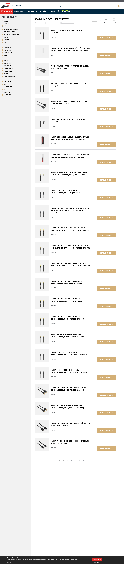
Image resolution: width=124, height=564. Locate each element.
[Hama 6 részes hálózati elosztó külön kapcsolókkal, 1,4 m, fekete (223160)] (42, 140)
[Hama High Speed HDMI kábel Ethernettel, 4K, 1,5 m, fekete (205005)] (42, 373)
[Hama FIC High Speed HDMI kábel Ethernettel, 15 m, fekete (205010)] (42, 284)
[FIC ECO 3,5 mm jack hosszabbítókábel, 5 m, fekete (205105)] (42, 69)
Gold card (30, 11)
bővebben (9, 562)
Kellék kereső (19, 11)
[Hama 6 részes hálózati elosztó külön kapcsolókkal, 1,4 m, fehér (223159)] (42, 158)
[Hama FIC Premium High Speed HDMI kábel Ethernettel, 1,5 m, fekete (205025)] (42, 231)
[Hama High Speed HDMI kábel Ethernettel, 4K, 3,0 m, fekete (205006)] (42, 355)
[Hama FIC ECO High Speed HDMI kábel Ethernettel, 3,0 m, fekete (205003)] (42, 391)
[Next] (91, 460)
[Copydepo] (5, 6)
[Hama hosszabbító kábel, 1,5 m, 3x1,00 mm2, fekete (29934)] (42, 105)
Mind (6, 26)
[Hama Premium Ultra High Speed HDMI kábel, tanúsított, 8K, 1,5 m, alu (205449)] (42, 176)
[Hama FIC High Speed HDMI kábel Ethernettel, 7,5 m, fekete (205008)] (42, 320)
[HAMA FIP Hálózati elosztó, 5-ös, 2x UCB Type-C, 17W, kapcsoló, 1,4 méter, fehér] (42, 51)
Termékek (41, 23)
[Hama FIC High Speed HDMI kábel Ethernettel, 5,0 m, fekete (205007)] (42, 337)
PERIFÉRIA (56, 23)
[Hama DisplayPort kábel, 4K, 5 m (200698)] (42, 33)
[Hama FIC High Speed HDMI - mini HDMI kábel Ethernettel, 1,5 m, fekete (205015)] (42, 266)
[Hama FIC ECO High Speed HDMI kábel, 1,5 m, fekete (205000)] (42, 444)
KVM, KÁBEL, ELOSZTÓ (67, 23)
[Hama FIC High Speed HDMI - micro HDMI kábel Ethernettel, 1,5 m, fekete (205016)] (42, 249)
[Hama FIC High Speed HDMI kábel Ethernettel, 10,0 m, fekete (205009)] (42, 302)
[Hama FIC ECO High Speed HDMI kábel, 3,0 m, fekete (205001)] (42, 426)
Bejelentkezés (106, 38)
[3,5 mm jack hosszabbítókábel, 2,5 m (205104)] (42, 87)
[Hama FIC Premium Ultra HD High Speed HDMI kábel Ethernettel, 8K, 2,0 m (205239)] (42, 212)
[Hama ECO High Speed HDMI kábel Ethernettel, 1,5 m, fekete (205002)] (42, 408)
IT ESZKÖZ (49, 23)
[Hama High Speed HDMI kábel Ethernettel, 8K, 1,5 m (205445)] (42, 193)
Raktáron (8, 23)
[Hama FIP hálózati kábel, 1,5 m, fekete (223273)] (42, 122)
